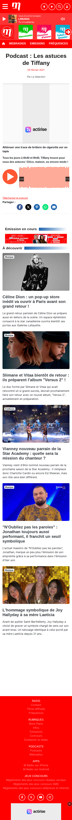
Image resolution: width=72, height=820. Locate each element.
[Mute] (62, 18)
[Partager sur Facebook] (19, 208)
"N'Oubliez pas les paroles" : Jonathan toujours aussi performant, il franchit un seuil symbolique (32, 534)
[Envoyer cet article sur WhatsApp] (44, 208)
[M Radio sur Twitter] (31, 797)
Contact (36, 704)
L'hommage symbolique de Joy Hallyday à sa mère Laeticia (32, 612)
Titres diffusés (36, 709)
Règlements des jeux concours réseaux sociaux (36, 780)
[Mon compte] (67, 6)
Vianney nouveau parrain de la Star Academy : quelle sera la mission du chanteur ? (32, 453)
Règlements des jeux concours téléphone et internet (36, 788)
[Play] (5, 19)
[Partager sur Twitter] (27, 208)
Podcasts (36, 750)
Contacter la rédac (36, 739)
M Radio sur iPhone (36, 765)
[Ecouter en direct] (52, 6)
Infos (36, 727)
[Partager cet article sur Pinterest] (36, 208)
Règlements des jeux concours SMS (36, 784)
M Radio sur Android (36, 769)
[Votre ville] (44, 6)
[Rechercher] (59, 6)
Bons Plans (36, 723)
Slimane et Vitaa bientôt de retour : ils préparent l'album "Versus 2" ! (36, 377)
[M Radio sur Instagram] (50, 797)
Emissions (37, 43)
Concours (36, 735)
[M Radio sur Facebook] (22, 797)
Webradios (17, 43)
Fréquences (58, 43)
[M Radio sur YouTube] (40, 797)
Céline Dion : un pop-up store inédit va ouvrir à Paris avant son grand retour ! (34, 301)
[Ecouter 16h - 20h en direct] (36, 238)
